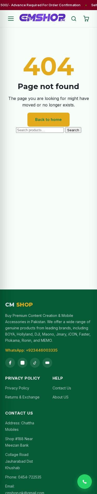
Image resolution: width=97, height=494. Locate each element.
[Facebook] (10, 363)
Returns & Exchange (22, 397)
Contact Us (62, 388)
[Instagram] (22, 363)
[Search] (73, 18)
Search (73, 130)
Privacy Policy (17, 388)
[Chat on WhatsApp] (84, 481)
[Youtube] (47, 363)
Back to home (48, 119)
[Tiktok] (35, 363)
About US (61, 397)
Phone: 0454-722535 (23, 477)
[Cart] (86, 18)
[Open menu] (11, 18)
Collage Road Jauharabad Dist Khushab (19, 461)
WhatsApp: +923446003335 (31, 350)
